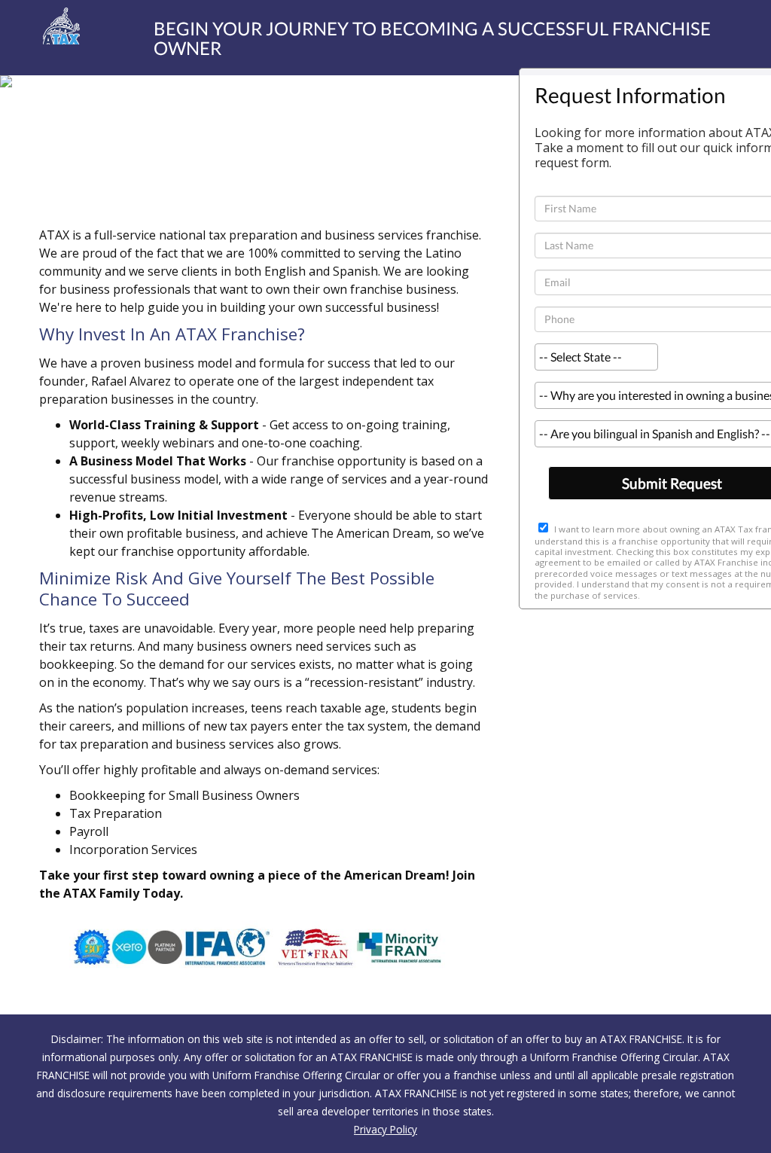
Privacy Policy (385, 1129)
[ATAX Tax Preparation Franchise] (48, 26)
